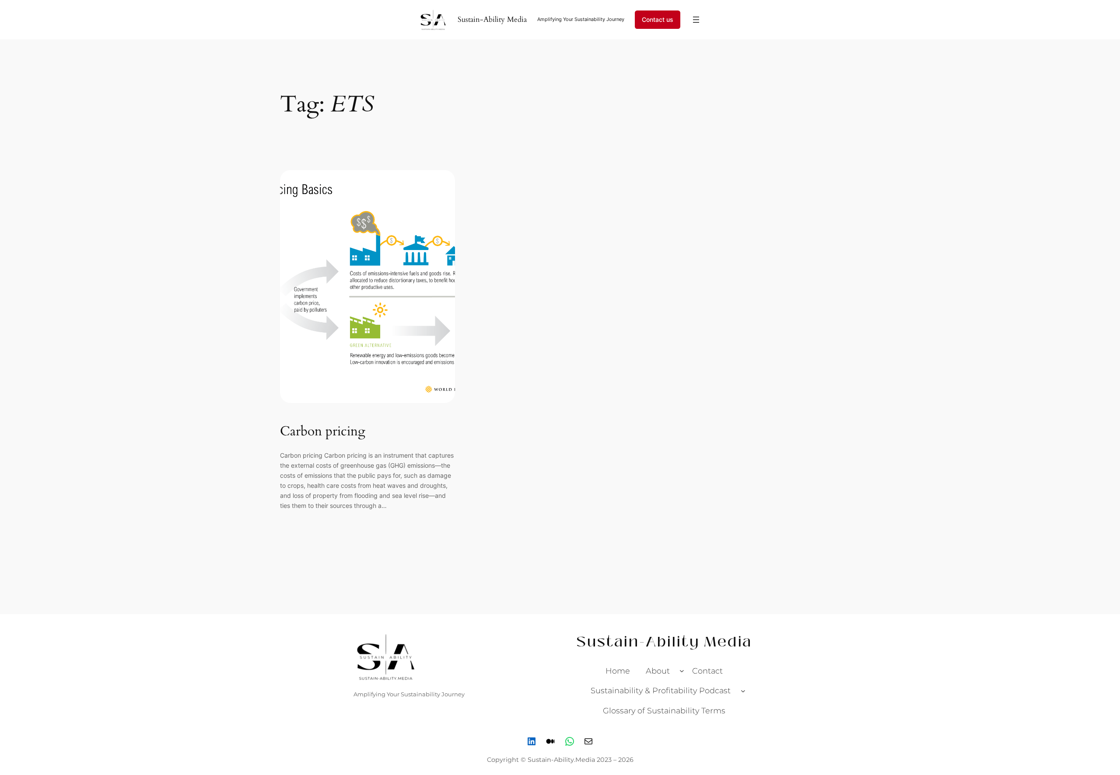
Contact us (657, 19)
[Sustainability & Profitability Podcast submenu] (743, 690)
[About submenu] (681, 670)
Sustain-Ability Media (492, 19)
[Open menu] (696, 19)
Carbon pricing (322, 432)
